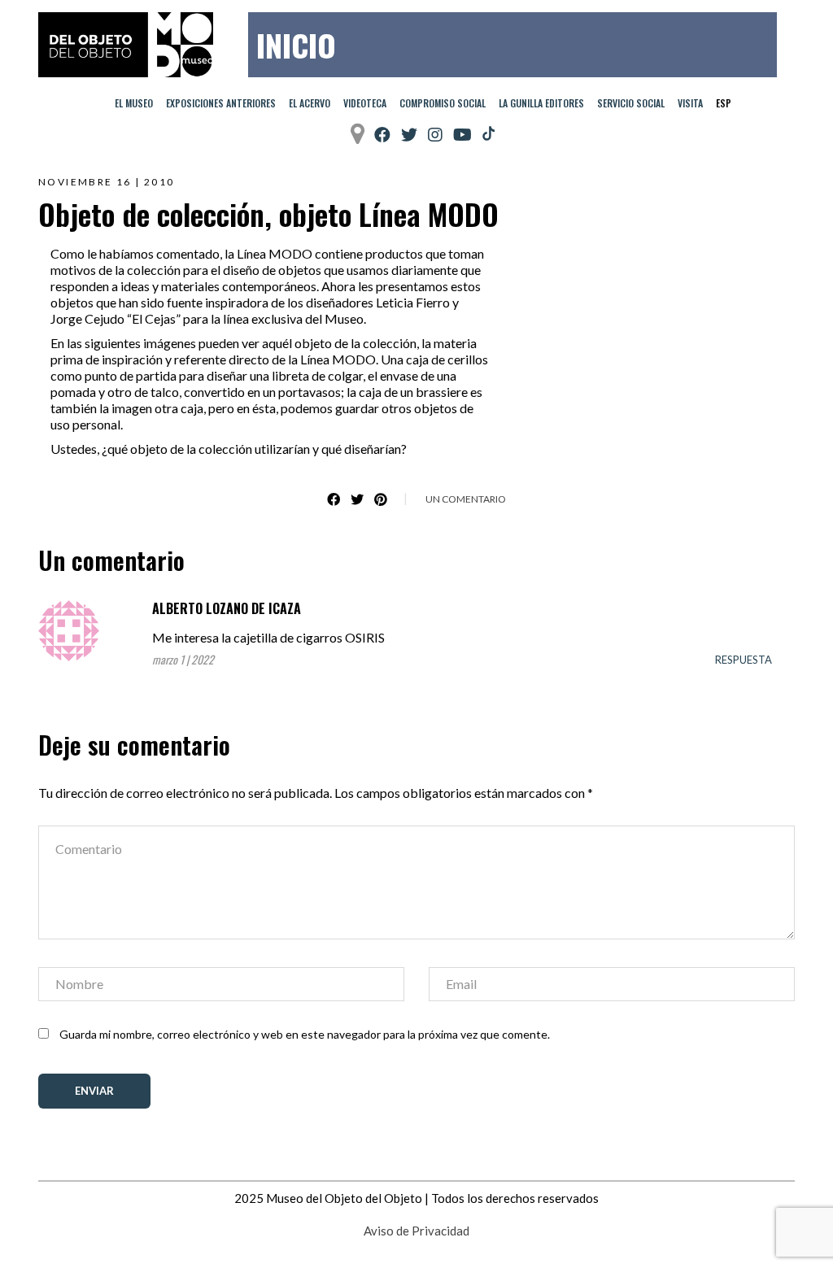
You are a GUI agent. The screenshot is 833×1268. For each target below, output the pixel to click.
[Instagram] (435, 134)
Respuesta (743, 659)
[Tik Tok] (488, 134)
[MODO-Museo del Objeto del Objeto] (125, 44)
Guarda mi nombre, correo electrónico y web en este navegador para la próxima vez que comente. (304, 1034)
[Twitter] (409, 134)
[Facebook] (382, 134)
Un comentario (465, 499)
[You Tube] (462, 134)
